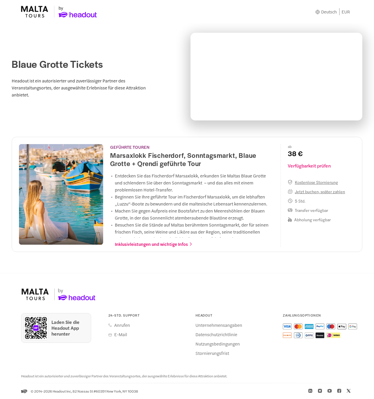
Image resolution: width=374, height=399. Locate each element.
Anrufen (122, 325)
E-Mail (120, 334)
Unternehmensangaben (218, 325)
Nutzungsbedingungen (217, 344)
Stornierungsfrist (212, 353)
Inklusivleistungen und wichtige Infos (151, 244)
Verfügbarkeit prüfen (309, 165)
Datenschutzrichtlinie (216, 334)
